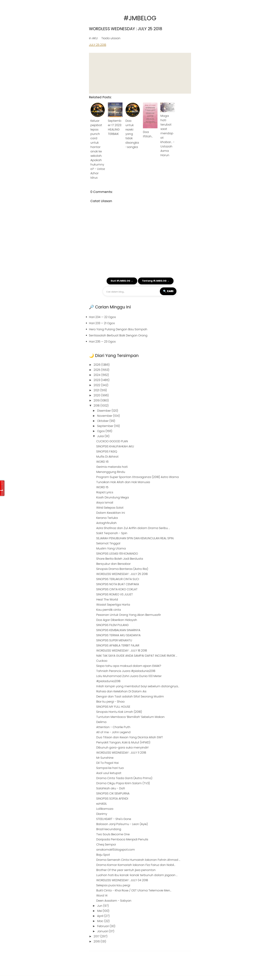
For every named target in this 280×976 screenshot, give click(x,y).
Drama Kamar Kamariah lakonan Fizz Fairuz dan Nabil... (135, 865)
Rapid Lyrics (104, 492)
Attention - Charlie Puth (113, 727)
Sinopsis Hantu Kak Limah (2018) (119, 712)
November (105, 416)
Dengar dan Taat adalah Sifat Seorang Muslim (130, 696)
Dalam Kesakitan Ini (110, 513)
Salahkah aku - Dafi (110, 788)
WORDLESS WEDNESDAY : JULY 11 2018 (121, 753)
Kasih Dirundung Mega (112, 497)
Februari (103, 926)
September (105, 426)
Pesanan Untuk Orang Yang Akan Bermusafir (128, 615)
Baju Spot (103, 855)
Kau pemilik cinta (108, 610)
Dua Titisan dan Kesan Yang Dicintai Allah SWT (129, 737)
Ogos (101, 431)
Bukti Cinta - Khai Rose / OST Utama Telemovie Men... (133, 890)
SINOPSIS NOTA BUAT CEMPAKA (117, 584)
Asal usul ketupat (108, 773)
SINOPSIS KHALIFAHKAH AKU (115, 446)
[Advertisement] (140, 73)
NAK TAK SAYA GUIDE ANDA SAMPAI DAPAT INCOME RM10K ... (136, 656)
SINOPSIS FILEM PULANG (112, 625)
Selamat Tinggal (108, 543)
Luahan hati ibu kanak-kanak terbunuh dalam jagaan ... (136, 875)
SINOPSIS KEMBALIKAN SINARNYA (118, 630)
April (100, 916)
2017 (97, 936)
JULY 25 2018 (97, 45)
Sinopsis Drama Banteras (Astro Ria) (122, 569)
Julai (101, 436)
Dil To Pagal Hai (107, 763)
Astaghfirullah (106, 523)
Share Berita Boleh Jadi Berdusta (119, 559)
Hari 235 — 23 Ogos (102, 341)
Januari (103, 931)
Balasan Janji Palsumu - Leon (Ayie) (122, 824)
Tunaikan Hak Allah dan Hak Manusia (123, 482)
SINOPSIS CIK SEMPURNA (113, 793)
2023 (97, 380)
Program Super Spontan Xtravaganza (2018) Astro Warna (137, 477)
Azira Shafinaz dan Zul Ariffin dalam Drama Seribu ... (133, 528)
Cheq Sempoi (106, 844)
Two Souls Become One (113, 834)
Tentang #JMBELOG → (155, 280)
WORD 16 (102, 462)
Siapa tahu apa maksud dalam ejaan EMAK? (128, 666)
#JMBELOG (140, 18)
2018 (97, 405)
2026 (97, 365)
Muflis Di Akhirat (107, 457)
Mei (100, 911)
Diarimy (101, 814)
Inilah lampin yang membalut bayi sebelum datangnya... (137, 686)
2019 (97, 400)
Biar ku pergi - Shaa (110, 702)
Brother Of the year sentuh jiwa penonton (126, 870)
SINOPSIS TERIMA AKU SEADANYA (118, 635)
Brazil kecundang (108, 829)
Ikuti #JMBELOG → (122, 280)
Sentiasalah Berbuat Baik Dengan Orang (118, 335)
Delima (101, 722)
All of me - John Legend (113, 732)
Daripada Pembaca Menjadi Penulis (122, 839)
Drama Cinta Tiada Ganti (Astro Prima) (124, 778)
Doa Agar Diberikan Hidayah (116, 620)
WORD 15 (102, 487)
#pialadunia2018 (108, 681)
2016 (97, 941)
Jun (100, 906)
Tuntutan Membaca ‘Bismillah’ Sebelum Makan (130, 717)
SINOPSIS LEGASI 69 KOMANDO (117, 554)
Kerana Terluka (107, 518)
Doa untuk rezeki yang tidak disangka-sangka (132, 134)
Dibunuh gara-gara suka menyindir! (122, 747)
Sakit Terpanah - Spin (111, 533)
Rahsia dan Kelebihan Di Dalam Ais (121, 691)
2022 (97, 385)
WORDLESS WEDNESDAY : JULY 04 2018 (122, 880)
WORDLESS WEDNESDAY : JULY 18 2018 (121, 650)
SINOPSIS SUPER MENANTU (114, 640)
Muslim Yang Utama (111, 548)
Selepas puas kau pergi (113, 885)
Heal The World (107, 599)
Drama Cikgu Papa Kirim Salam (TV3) (123, 783)
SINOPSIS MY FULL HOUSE (113, 707)
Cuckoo (101, 661)
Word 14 (101, 895)
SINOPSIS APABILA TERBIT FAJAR (117, 645)
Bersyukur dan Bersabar (113, 564)
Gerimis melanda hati (112, 467)
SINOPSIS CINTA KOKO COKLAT (117, 589)
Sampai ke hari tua (110, 768)
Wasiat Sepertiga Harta (113, 605)
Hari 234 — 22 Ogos (102, 317)
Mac (100, 921)
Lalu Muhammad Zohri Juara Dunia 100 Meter (129, 676)
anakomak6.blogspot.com (115, 850)
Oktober (103, 421)
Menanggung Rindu (110, 472)
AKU (95, 38)
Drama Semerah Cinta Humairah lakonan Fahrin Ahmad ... (138, 860)
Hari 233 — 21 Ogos (102, 323)
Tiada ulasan (110, 38)
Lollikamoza (104, 809)
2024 (97, 375)
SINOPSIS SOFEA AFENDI (112, 798)
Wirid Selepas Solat (110, 508)
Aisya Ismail (104, 502)
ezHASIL (101, 804)
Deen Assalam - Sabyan (113, 901)
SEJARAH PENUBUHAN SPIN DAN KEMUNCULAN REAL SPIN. (135, 538)
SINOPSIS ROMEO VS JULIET (114, 594)
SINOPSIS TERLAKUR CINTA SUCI (117, 579)
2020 (97, 395)
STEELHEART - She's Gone (113, 819)
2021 (97, 390)
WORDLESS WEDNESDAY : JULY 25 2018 (125, 29)
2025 (97, 370)
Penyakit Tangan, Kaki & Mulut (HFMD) (123, 742)
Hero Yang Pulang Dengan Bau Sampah (118, 329)
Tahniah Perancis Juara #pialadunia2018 (125, 671)
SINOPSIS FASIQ (106, 451)
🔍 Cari (168, 291)
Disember (104, 411)
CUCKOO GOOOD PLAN (112, 441)
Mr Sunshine (104, 758)
